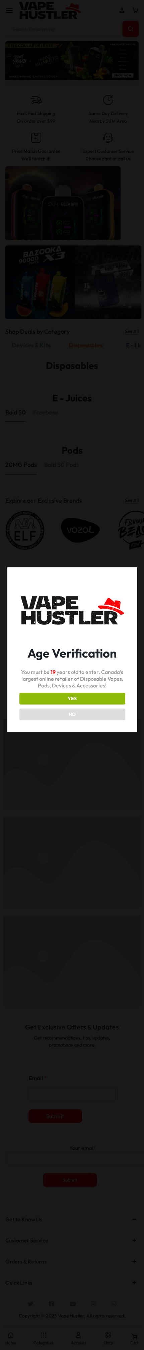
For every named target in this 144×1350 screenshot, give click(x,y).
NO (72, 714)
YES (72, 698)
